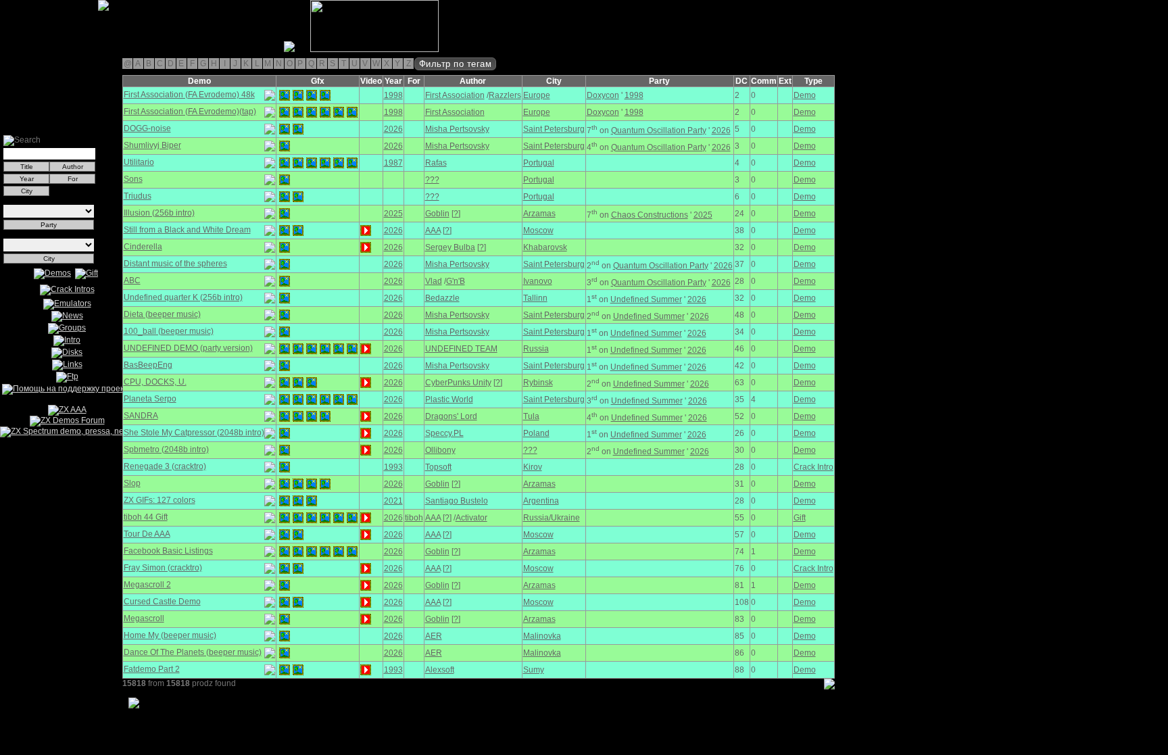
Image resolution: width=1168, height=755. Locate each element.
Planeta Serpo (150, 399)
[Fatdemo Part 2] (284, 669)
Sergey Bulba (450, 247)
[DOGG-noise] (284, 129)
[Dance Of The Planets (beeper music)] (284, 653)
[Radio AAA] (5, 49)
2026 (393, 129)
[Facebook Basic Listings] (284, 551)
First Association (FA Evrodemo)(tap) (190, 111)
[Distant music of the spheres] (284, 264)
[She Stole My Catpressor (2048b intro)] (284, 433)
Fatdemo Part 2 (152, 669)
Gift (800, 517)
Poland (536, 433)
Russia (536, 349)
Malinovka (542, 636)
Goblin (437, 213)
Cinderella (143, 246)
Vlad (433, 281)
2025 (393, 213)
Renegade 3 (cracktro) (165, 466)
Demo (805, 95)
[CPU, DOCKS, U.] (284, 382)
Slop (132, 483)
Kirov (532, 467)
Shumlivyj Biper (152, 145)
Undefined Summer (646, 299)
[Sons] (284, 179)
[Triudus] (284, 196)
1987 (393, 163)
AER (433, 636)
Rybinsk (538, 382)
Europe (536, 95)
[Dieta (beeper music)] (284, 315)
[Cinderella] (284, 247)
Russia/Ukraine (551, 517)
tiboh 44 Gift (146, 517)
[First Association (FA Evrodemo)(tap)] (284, 112)
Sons (133, 179)
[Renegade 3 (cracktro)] (284, 467)
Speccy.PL (444, 433)
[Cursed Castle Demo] (284, 602)
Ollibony (440, 450)
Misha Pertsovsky (457, 129)
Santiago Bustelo (456, 501)
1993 (393, 467)
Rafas (436, 163)
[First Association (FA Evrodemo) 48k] (284, 95)
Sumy (533, 670)
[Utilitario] (284, 162)
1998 (393, 95)
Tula (531, 416)
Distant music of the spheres (175, 263)
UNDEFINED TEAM (461, 349)
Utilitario (139, 162)
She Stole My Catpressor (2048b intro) (194, 432)
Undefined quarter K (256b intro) (183, 297)
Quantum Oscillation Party (658, 130)
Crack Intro (813, 467)
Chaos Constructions (649, 215)
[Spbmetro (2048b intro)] (284, 450)
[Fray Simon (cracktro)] (284, 568)
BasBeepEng (148, 365)
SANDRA (141, 415)
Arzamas (539, 213)
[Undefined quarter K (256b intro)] (284, 298)
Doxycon (603, 95)
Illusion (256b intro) (159, 213)
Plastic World (449, 399)
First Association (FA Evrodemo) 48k (189, 94)
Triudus (137, 196)
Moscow (538, 230)
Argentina (541, 501)
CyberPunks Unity (458, 382)
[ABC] (284, 281)
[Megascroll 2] (284, 585)
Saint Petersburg (554, 129)
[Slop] (284, 484)
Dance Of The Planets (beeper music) (193, 652)
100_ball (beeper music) (169, 331)
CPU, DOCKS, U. (155, 382)
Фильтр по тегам (455, 64)
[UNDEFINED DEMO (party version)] (284, 348)
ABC (132, 280)
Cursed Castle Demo (162, 601)
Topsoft (438, 467)
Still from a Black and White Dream (187, 230)
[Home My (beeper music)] (284, 636)
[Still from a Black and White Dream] (284, 230)
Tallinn (535, 298)
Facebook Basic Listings (168, 551)
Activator (471, 517)
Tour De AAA (147, 534)
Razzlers (505, 95)
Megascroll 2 (147, 584)
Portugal (538, 163)
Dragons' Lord (451, 416)
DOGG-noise (147, 128)
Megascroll (144, 618)
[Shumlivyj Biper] (284, 146)
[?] (456, 213)
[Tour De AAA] (284, 534)
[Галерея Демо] (77, 49)
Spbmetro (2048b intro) (166, 449)
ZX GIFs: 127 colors (159, 500)
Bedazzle (442, 298)
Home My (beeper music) (170, 635)
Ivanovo (537, 281)
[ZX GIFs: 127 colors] (284, 500)
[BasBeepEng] (284, 365)
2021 (393, 501)
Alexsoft (439, 670)
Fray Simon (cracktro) (163, 568)
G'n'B (455, 281)
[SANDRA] (284, 416)
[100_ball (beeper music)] (284, 331)
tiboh (414, 517)
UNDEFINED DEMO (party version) (188, 348)
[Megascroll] (284, 619)
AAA (433, 230)
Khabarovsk (545, 247)
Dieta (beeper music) (162, 314)
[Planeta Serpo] (284, 399)
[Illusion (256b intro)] (284, 213)
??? (432, 180)
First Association (455, 95)
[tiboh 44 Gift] (284, 517)
